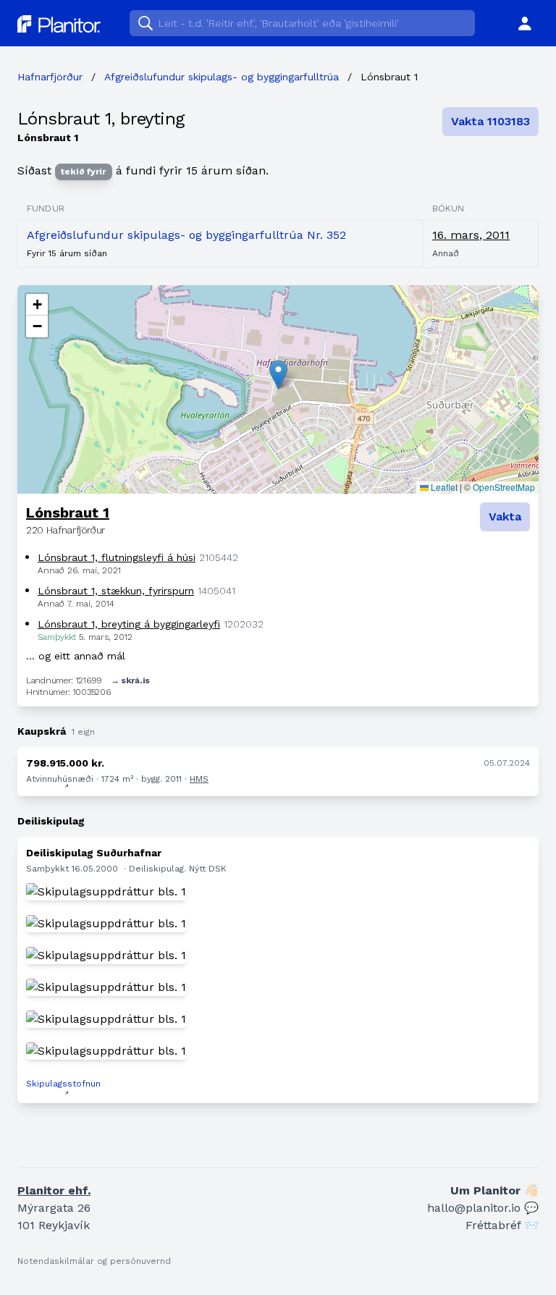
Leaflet (443, 487)
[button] (278, 374)
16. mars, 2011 (471, 235)
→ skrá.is (130, 680)
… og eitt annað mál (75, 656)
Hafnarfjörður (50, 77)
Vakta (505, 516)
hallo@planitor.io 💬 (483, 1208)
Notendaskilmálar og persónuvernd (94, 1261)
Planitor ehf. (53, 1190)
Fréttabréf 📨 (502, 1225)
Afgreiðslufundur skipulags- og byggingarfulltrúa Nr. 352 (186, 235)
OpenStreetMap (504, 487)
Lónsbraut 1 (67, 512)
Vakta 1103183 (490, 121)
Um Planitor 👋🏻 (494, 1190)
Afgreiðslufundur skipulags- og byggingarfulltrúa (221, 77)
